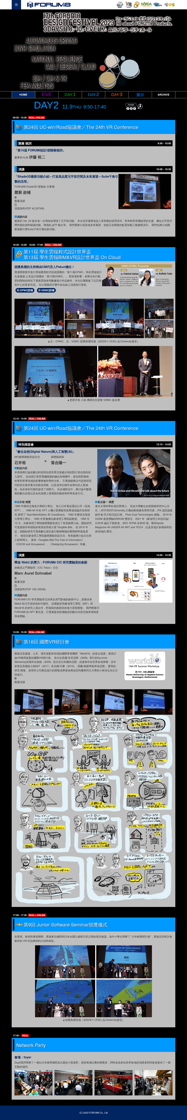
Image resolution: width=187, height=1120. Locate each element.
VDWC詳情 (47, 290)
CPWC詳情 (26, 290)
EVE (47, 94)
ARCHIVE (163, 94)
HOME (23, 94)
